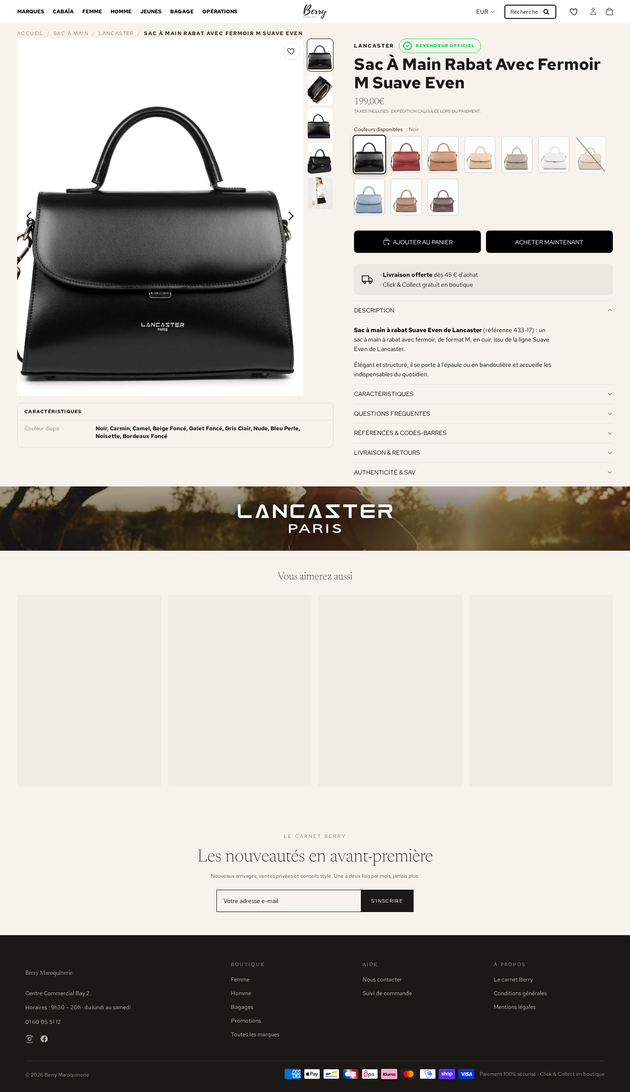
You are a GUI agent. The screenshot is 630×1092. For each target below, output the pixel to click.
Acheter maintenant (549, 242)
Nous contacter (382, 979)
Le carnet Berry (513, 979)
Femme (240, 979)
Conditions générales (520, 993)
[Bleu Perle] (369, 197)
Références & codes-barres (400, 433)
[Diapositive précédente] (26, 217)
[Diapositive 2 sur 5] (320, 89)
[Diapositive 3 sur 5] (320, 124)
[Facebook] (44, 1039)
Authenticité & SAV (384, 472)
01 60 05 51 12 (43, 1022)
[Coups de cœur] (574, 11)
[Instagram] (29, 1039)
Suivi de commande (387, 993)
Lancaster (116, 33)
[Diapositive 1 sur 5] (320, 55)
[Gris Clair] (553, 154)
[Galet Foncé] (516, 154)
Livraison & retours (387, 452)
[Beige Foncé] (480, 154)
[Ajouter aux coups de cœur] (291, 51)
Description (374, 310)
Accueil (30, 33)
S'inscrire (387, 900)
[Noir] (369, 154)
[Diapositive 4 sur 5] (320, 158)
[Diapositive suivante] (293, 217)
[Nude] (590, 154)
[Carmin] (406, 154)
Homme (241, 993)
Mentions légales (515, 1007)
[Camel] (443, 154)
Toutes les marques (255, 1034)
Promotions (246, 1020)
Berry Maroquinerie (48, 973)
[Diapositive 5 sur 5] (320, 193)
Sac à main (71, 33)
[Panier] (609, 11)
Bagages (242, 1007)
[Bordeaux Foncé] (443, 197)
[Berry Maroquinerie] (315, 11)
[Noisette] (406, 197)
